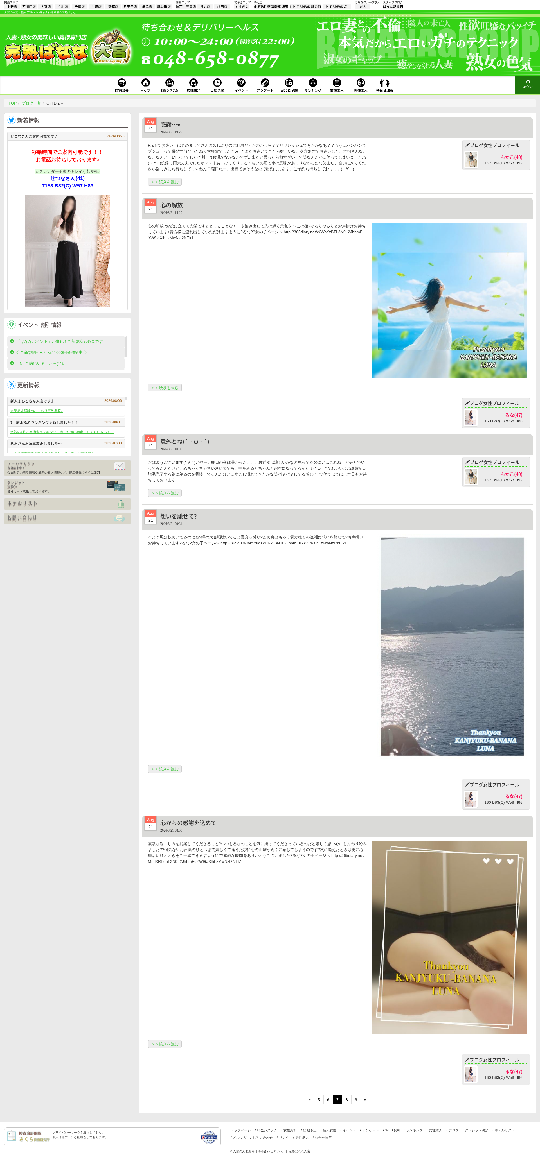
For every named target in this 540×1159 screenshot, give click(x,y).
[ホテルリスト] (67, 504)
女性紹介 (290, 1130)
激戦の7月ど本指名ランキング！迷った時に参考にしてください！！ (62, 432)
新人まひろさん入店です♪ (66, 401)
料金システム (267, 1130)
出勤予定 (310, 1130)
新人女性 (329, 1130)
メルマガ (239, 1138)
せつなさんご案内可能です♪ (67, 136)
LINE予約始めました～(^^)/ (40, 363)
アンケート (370, 1130)
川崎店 (96, 6)
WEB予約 (392, 1130)
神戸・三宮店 (186, 6)
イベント (349, 1130)
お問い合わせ (263, 1138)
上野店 (12, 6)
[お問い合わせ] (67, 518)
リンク (284, 1138)
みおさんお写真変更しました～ (66, 443)
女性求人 (435, 1130)
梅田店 (222, 6)
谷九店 (205, 6)
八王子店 (130, 6)
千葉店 (80, 6)
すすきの (242, 6)
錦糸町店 (164, 6)
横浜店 (147, 6)
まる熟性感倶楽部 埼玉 (271, 6)
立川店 (63, 6)
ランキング (414, 1130)
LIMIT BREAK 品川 (337, 6)
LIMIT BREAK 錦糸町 (305, 6)
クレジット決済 (477, 1130)
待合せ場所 (323, 1138)
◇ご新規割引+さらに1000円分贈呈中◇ (51, 352)
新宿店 (113, 6)
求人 (362, 6)
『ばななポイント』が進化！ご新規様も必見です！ (61, 341)
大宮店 (46, 6)
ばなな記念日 (393, 6)
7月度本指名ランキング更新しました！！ (66, 422)
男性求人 (302, 1138)
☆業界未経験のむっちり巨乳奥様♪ (36, 411)
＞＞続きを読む (165, 182)
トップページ (241, 1130)
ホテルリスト (505, 1130)
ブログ (454, 1130)
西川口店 (29, 6)
